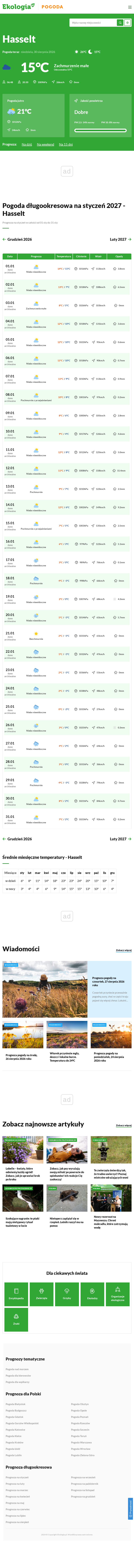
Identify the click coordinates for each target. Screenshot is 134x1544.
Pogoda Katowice (15, 1429)
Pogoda (52, 6)
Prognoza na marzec (17, 1490)
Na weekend (45, 144)
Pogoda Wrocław (80, 1449)
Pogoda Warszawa (81, 1442)
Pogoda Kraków (14, 1442)
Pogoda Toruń (79, 1436)
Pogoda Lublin (14, 1455)
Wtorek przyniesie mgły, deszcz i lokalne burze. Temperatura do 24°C (64, 1057)
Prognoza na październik (84, 1484)
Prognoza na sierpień (17, 1522)
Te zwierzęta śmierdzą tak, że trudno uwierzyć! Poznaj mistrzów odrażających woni (111, 1174)
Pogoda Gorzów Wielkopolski (22, 1423)
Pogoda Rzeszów (80, 1423)
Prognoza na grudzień (83, 1496)
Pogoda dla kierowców (18, 1375)
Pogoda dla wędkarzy (17, 1382)
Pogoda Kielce (13, 1436)
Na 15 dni (66, 144)
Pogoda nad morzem (17, 1369)
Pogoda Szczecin (80, 1429)
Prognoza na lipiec (16, 1516)
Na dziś (27, 144)
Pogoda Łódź (13, 1449)
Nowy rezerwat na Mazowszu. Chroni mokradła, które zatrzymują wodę (111, 1222)
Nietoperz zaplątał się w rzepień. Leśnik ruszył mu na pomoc (67, 1222)
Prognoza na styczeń (17, 1477)
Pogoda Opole (79, 1410)
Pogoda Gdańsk (14, 1417)
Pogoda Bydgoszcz (16, 1410)
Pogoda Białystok (15, 1404)
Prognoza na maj (15, 1503)
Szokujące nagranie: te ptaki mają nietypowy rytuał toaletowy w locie (22, 1222)
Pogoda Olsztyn (80, 1404)
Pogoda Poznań (79, 1417)
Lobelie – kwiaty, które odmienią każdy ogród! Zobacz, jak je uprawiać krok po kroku (23, 1174)
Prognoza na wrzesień (83, 1477)
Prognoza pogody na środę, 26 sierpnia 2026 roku (21, 1057)
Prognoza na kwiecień (18, 1496)
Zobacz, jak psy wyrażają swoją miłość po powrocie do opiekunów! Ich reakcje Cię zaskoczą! (67, 1174)
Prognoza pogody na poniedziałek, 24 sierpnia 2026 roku (109, 1057)
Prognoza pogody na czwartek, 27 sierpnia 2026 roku (108, 981)
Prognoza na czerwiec (18, 1509)
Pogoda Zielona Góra (82, 1455)
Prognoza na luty (15, 1484)
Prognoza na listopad (82, 1490)
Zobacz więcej (124, 950)
